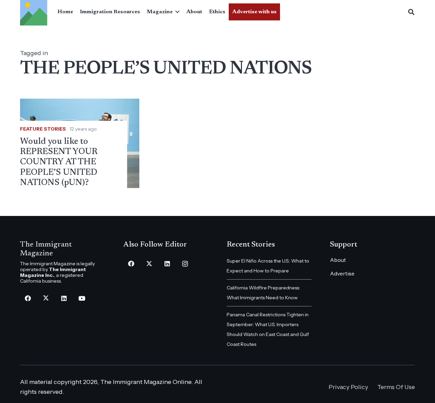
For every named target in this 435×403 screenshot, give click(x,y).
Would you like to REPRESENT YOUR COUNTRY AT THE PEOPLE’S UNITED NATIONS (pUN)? (59, 162)
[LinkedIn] (63, 298)
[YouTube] (81, 298)
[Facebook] (27, 298)
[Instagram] (185, 263)
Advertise (342, 273)
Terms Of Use (396, 387)
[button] (176, 11)
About (338, 259)
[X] (45, 298)
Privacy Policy (348, 387)
